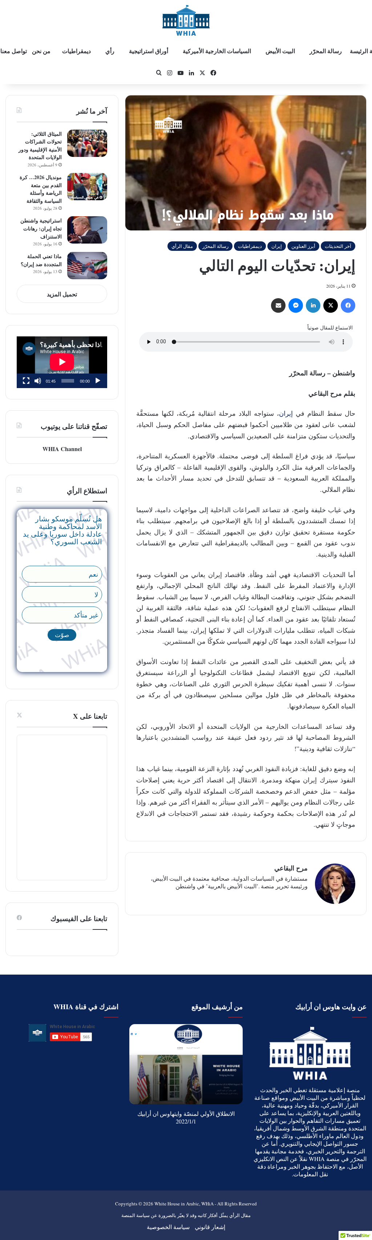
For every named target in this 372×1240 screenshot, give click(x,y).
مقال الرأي (182, 246)
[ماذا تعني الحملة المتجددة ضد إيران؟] (87, 265)
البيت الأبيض (280, 51)
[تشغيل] (97, 380)
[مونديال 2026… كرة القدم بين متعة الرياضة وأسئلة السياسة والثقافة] (87, 186)
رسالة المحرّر (326, 51)
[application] (62, 362)
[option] (186, 1064)
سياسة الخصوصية (168, 1227)
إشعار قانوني (210, 1227)
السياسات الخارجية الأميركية (217, 51)
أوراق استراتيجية (148, 51)
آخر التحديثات (338, 246)
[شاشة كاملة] (26, 380)
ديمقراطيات (250, 246)
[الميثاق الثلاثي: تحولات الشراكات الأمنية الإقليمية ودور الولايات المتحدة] (87, 143)
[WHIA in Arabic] (186, 20)
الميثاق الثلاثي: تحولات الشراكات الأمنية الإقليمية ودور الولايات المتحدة (40, 145)
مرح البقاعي (291, 868)
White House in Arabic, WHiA (184, 1203)
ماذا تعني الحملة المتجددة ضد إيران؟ (41, 260)
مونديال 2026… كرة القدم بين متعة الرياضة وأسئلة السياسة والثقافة (41, 189)
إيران (276, 246)
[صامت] (37, 380)
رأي (109, 51)
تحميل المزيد (62, 294)
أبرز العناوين (303, 246)
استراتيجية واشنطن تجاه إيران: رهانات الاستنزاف (41, 228)
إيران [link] (286, 413)
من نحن (41, 51)
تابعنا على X (90, 716)
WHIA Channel (62, 449)
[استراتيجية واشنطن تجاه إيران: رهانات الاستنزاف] (87, 230)
